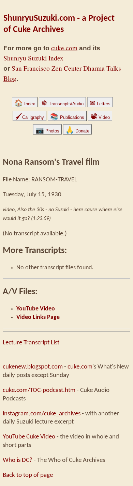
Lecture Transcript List (31, 342)
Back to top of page (28, 475)
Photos (47, 130)
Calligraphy (29, 117)
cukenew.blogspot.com (33, 366)
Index (24, 103)
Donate (77, 130)
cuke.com (64, 47)
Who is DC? (17, 460)
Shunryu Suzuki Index (33, 58)
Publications (67, 117)
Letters (100, 103)
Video (100, 117)
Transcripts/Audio (62, 103)
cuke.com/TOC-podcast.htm (39, 390)
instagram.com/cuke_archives (41, 413)
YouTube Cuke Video (29, 436)
